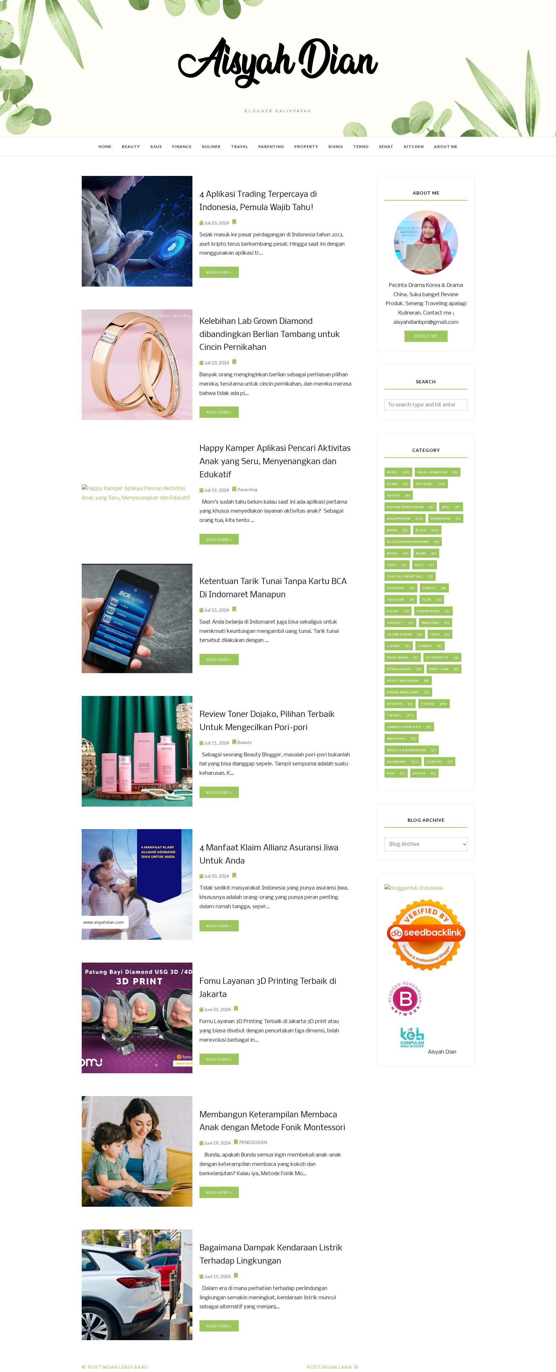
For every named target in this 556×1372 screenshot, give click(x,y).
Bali (446, 507)
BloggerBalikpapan (408, 542)
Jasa (435, 634)
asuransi (396, 762)
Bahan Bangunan (405, 507)
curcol (434, 762)
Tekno (428, 704)
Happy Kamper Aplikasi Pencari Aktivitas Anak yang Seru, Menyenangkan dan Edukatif (275, 462)
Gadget (395, 623)
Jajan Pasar (399, 634)
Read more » (219, 272)
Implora (430, 623)
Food (393, 611)
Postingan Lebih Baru (118, 1367)
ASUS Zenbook (432, 472)
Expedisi (395, 588)
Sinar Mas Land (403, 692)
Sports (395, 704)
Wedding (396, 738)
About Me (426, 336)
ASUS (392, 472)
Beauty (244, 742)
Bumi (421, 553)
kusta (419, 773)
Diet (419, 565)
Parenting (247, 489)
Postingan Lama (329, 1367)
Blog (421, 530)
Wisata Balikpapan (406, 750)
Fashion (395, 599)
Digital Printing (405, 576)
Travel (394, 715)
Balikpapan (399, 518)
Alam (392, 484)
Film (426, 599)
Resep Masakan (403, 680)
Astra (393, 495)
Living (393, 646)
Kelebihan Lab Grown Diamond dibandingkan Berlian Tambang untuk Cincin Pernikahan (269, 334)
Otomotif (437, 657)
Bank (392, 530)
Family (429, 588)
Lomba (425, 646)
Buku (392, 553)
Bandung (440, 518)
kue (391, 773)
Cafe (392, 565)
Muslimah (397, 657)
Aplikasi (424, 484)
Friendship (428, 611)
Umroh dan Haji (404, 727)
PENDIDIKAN (253, 1142)
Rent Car (439, 669)
